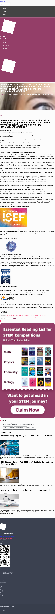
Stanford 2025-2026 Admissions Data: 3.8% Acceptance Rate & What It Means (18, 427)
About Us (4, 577)
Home (4, 8)
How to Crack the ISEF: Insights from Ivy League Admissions (15, 426)
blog (1, 115)
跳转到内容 (2, 1)
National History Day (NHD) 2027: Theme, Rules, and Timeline (15, 423)
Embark (2, 36)
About (4, 9)
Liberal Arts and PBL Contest (7, 573)
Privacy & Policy (5, 608)
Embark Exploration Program (7, 570)
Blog (4, 14)
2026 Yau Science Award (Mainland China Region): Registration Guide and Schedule (19, 429)
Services (5, 11)
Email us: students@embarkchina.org (7, 536)
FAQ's (4, 610)
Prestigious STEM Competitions (8, 572)
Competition (6, 12)
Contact (5, 15)
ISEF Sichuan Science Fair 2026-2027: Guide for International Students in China (18, 424)
